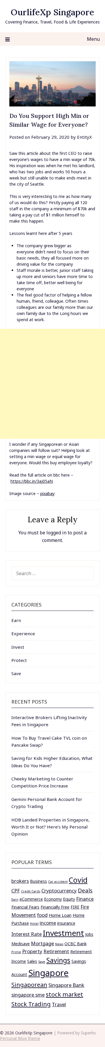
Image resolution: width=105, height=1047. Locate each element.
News (59, 944)
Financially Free (55, 907)
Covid (78, 880)
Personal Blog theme (20, 1038)
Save (16, 673)
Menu (93, 39)
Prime (16, 952)
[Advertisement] (52, 384)
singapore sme (28, 994)
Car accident (58, 882)
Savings (58, 960)
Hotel (34, 923)
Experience (23, 633)
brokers (20, 880)
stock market (64, 994)
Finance (85, 898)
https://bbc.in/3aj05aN (31, 481)
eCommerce (31, 899)
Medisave (20, 943)
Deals (85, 890)
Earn (16, 620)
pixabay (47, 493)
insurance (66, 923)
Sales (32, 961)
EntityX (84, 137)
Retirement (56, 951)
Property (32, 951)
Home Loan (60, 915)
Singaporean (29, 984)
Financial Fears (25, 907)
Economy (53, 899)
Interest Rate (26, 934)
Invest (17, 647)
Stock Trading (31, 1004)
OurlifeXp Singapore (52, 12)
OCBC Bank (75, 943)
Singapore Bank (66, 985)
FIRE (75, 907)
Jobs (89, 934)
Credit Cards (30, 891)
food (42, 915)
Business (38, 881)
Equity (69, 899)
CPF (15, 890)
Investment (63, 933)
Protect (19, 660)
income (48, 922)
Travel (59, 1004)
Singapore (48, 973)
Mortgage (42, 943)
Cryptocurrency (59, 890)
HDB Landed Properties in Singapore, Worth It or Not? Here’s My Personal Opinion (50, 827)
